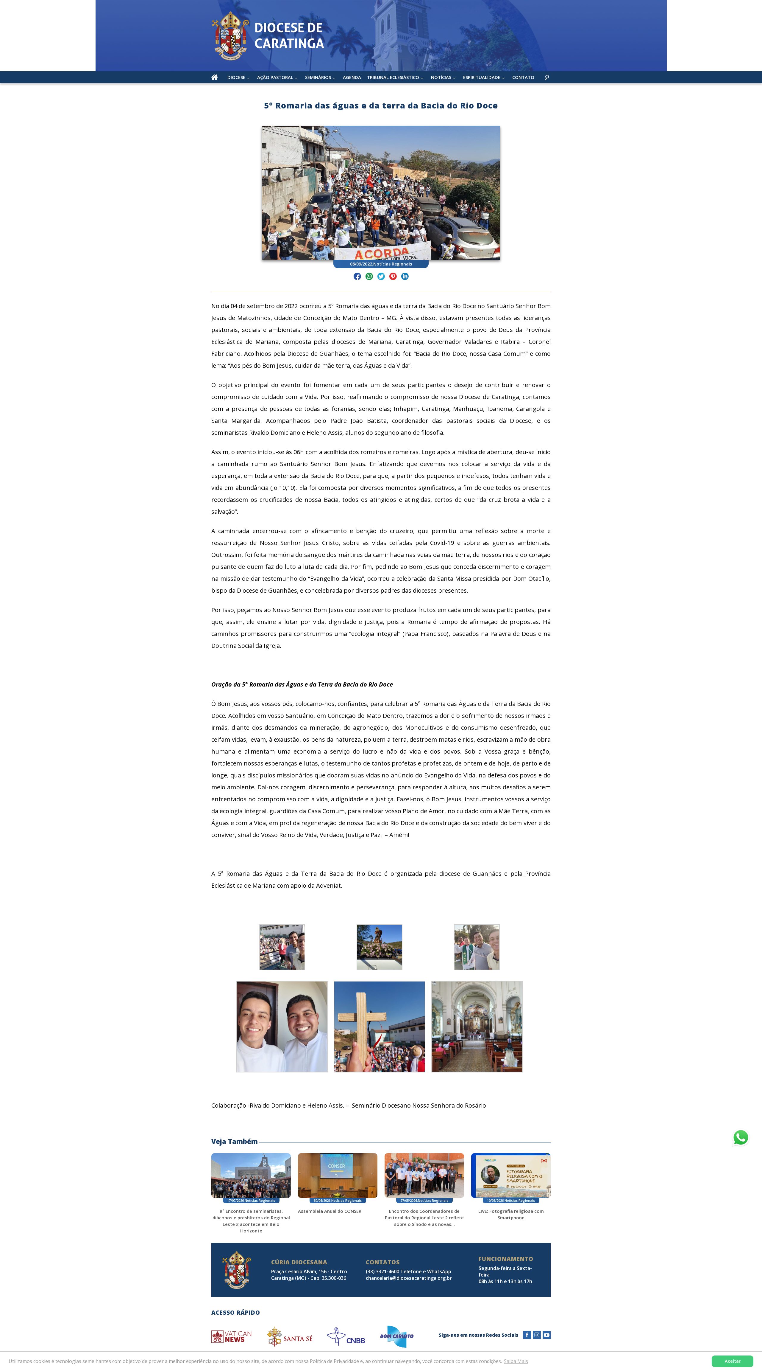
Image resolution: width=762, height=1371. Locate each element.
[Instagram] (537, 1335)
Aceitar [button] (733, 1361)
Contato (523, 77)
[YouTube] (547, 1335)
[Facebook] (527, 1335)
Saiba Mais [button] (516, 1361)
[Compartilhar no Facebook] (357, 277)
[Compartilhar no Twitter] (381, 277)
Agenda (352, 77)
